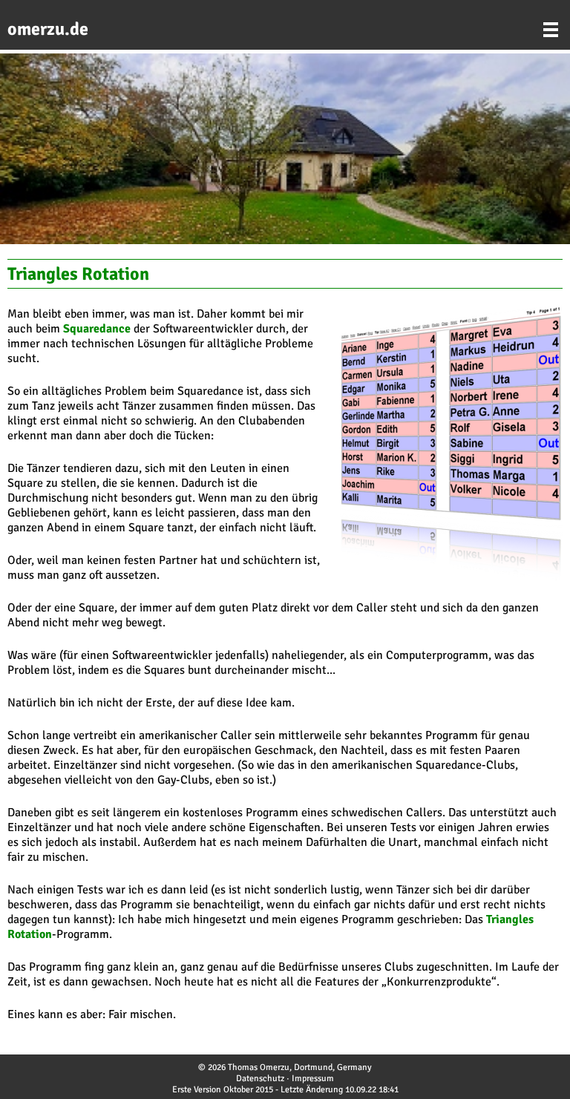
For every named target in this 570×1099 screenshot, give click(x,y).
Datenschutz (260, 1078)
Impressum (313, 1078)
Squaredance (97, 328)
